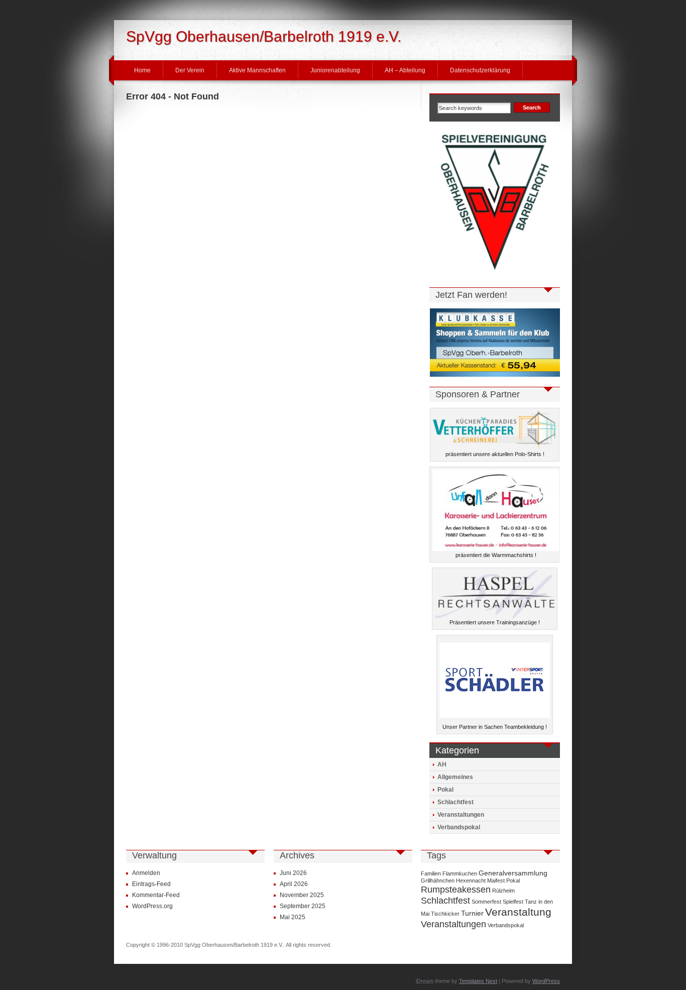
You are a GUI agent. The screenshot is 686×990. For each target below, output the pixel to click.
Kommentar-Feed (156, 895)
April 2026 (294, 884)
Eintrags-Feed (151, 884)
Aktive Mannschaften (257, 70)
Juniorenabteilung (335, 70)
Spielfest (513, 902)
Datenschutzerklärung (480, 70)
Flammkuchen (459, 873)
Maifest (496, 880)
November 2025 (302, 895)
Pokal (445, 789)
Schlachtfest (455, 802)
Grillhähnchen (437, 880)
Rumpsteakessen (456, 889)
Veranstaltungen (460, 814)
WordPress (546, 981)
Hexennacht (471, 880)
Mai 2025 (292, 917)
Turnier (472, 913)
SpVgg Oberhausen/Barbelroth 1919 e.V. (263, 36)
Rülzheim (503, 891)
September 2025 (302, 906)
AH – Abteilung (405, 70)
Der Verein (189, 70)
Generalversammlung (513, 873)
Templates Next (478, 981)
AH (441, 764)
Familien (431, 873)
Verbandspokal (458, 827)
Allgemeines (455, 777)
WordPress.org (152, 906)
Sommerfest (486, 902)
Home (142, 70)
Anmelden (146, 872)
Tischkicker (445, 914)
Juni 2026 (293, 872)
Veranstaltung (518, 912)
